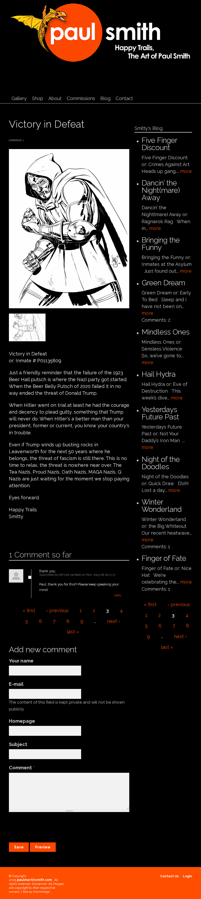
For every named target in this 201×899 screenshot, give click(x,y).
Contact (124, 98)
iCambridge (41, 891)
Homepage (22, 721)
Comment (22, 767)
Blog (105, 98)
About (55, 98)
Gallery (19, 98)
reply (117, 595)
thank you (47, 571)
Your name (21, 661)
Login (187, 876)
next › (113, 621)
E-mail (16, 684)
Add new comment (24, 533)
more (186, 171)
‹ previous (57, 610)
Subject (18, 744)
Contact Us (169, 876)
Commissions (81, 98)
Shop (37, 98)
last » (73, 631)
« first (29, 610)
